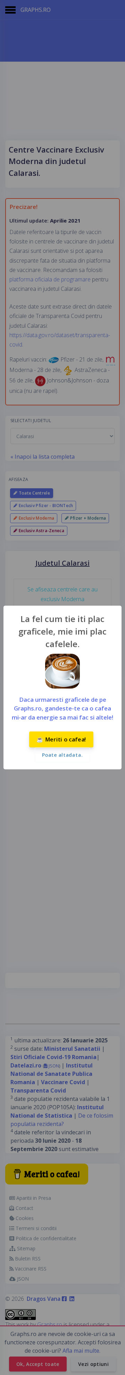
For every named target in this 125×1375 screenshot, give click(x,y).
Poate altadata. (62, 755)
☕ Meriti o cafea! (61, 739)
